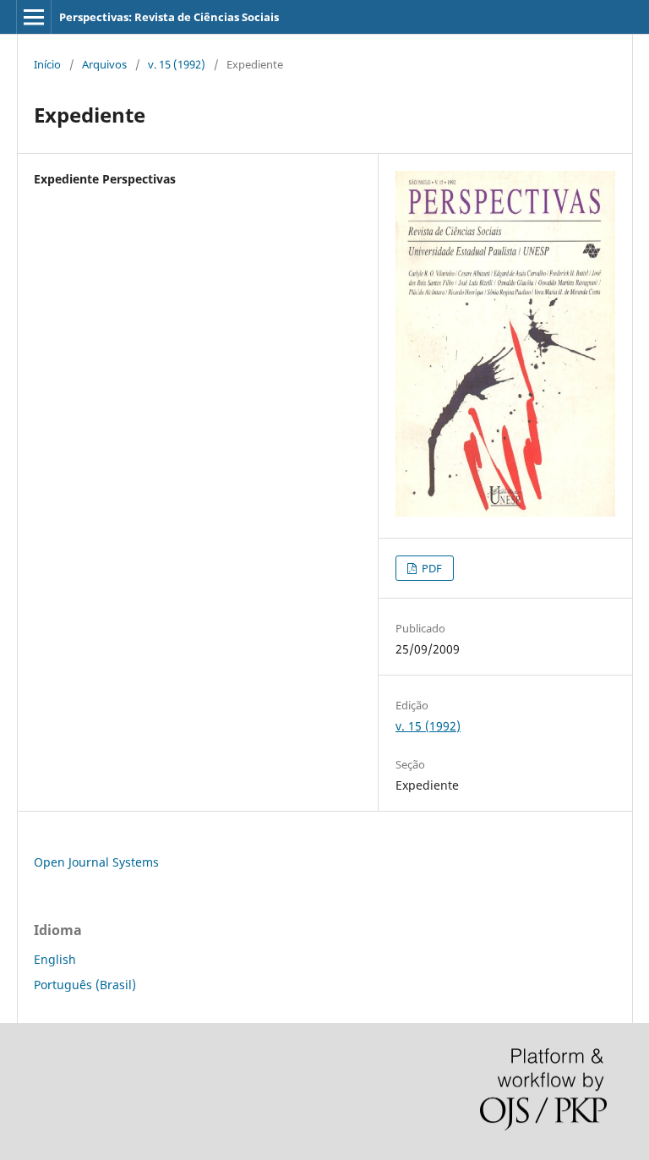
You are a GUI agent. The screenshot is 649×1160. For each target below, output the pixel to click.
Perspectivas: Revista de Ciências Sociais (169, 17)
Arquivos (104, 64)
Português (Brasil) (85, 985)
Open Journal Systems (96, 862)
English (55, 959)
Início (47, 64)
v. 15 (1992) (176, 64)
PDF (430, 568)
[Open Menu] (34, 17)
